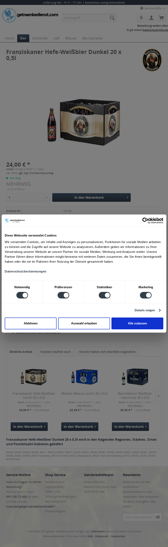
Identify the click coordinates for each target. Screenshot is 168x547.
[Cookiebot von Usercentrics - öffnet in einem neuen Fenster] (145, 220)
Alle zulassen (137, 323)
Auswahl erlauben (84, 323)
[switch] (63, 295)
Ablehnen (30, 323)
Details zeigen (145, 310)
